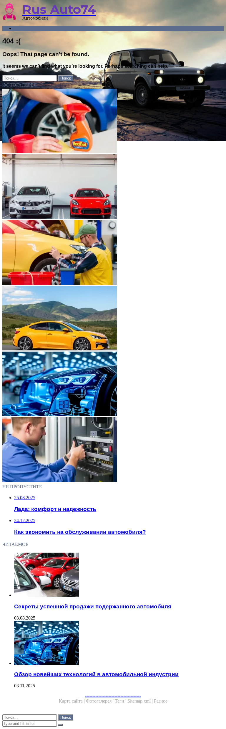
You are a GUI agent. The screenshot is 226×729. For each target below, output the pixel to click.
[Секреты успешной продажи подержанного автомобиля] (119, 575)
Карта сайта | (72, 700)
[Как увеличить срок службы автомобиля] (113, 121)
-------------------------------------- (113, 695)
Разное (160, 700)
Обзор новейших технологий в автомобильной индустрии (96, 674)
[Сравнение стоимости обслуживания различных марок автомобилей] (113, 187)
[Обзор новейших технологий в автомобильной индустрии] (113, 384)
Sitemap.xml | (140, 700)
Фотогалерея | (100, 700)
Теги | (121, 700)
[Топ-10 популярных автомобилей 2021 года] (113, 319)
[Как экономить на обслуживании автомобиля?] (113, 253)
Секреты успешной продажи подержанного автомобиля (92, 606)
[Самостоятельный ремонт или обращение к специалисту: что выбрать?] (113, 450)
